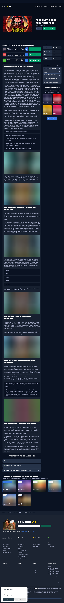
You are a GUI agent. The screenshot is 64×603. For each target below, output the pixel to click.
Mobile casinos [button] (20, 546)
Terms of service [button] (5, 544)
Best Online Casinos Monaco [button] (53, 583)
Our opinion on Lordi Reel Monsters (51, 82)
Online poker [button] (35, 568)
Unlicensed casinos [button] (21, 556)
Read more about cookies (7, 595)
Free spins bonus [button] (21, 570)
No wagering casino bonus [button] (23, 566)
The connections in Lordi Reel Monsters (50, 75)
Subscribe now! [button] (45, 525)
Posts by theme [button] (51, 546)
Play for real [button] (49, 28)
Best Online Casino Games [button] (13, 512)
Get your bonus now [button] (34, 49)
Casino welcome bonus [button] (22, 564)
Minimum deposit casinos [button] (23, 554)
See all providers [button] (51, 118)
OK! (8, 599)
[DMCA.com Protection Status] (55, 538)
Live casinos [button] (20, 548)
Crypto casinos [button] (20, 552)
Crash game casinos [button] (22, 558)
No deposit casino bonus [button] (22, 568)
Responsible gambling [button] (6, 548)
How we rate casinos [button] (6, 552)
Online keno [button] (35, 572)
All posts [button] (49, 544)
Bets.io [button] (8, 59)
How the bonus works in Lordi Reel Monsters (50, 79)
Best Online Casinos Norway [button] (53, 582)
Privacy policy (24, 531)
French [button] (3, 564)
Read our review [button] (10, 49)
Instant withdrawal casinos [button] (23, 550)
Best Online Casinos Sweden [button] (53, 576)
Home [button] (3, 512)
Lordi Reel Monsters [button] (30, 512)
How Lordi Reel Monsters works (50, 68)
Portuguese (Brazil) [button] (6, 566)
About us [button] (4, 550)
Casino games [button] (35, 546)
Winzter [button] (8, 48)
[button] (7, 6)
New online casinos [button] (21, 544)
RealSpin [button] (9, 54)
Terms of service (32, 531)
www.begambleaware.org (42, 593)
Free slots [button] (22, 512)
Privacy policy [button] (5, 546)
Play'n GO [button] (42, 25)
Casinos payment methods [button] (23, 560)
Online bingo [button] (35, 570)
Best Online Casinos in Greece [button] (54, 571)
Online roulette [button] (35, 566)
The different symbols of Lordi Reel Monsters (51, 71)
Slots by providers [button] (36, 544)
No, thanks (20, 599)
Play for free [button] (39, 28)
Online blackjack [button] (36, 564)
